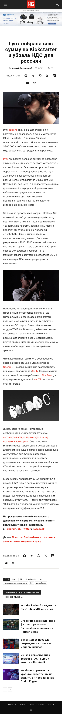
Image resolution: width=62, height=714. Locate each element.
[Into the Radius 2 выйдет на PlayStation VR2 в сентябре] (11, 609)
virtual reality (31, 579)
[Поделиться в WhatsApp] (40, 76)
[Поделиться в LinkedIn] (54, 76)
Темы (31, 704)
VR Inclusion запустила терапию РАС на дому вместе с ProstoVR (35, 658)
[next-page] (10, 689)
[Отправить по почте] (27, 83)
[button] (57, 4)
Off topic (40, 704)
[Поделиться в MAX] (26, 76)
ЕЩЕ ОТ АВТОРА (14, 597)
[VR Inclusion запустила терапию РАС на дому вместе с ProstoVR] (11, 658)
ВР (31, 583)
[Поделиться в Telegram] (33, 76)
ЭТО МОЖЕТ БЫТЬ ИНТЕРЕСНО (22, 592)
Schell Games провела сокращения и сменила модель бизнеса (36, 643)
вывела (13, 129)
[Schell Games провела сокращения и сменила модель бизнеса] (11, 643)
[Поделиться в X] (47, 76)
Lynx (5, 158)
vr (41, 579)
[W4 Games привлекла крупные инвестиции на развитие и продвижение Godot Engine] (11, 674)
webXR (37, 379)
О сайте (50, 704)
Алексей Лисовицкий (22, 68)
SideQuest (47, 375)
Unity (35, 371)
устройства (41, 583)
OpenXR (7, 366)
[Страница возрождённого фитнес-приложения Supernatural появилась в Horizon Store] (11, 624)
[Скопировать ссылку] (34, 83)
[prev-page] (5, 689)
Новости (12, 704)
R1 (21, 579)
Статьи (22, 704)
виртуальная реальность (16, 583)
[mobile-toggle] (5, 4)
